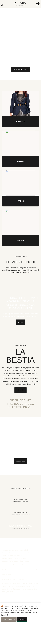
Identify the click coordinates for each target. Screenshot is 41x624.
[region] (20, 613)
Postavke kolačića (9, 619)
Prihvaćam (22, 619)
